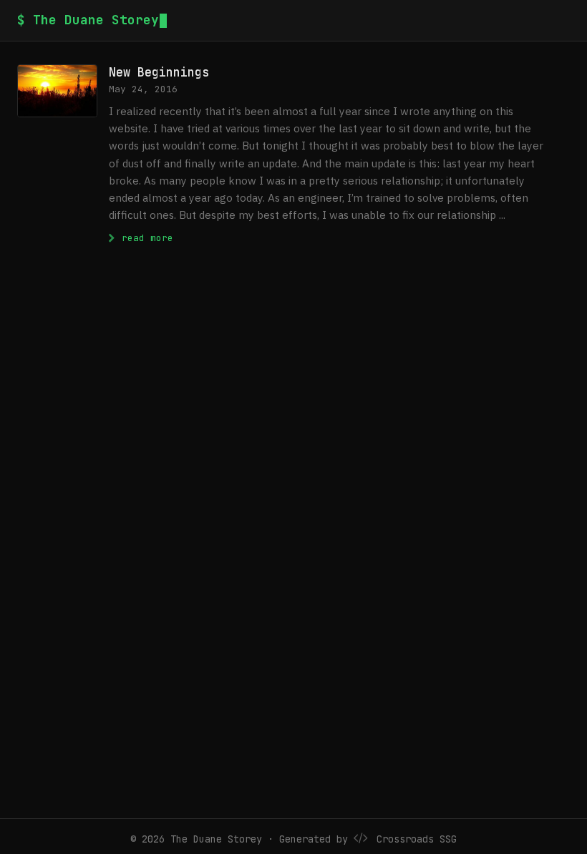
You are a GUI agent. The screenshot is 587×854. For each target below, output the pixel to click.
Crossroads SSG (417, 839)
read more (144, 237)
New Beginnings (159, 72)
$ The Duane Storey (88, 19)
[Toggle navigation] (564, 20)
